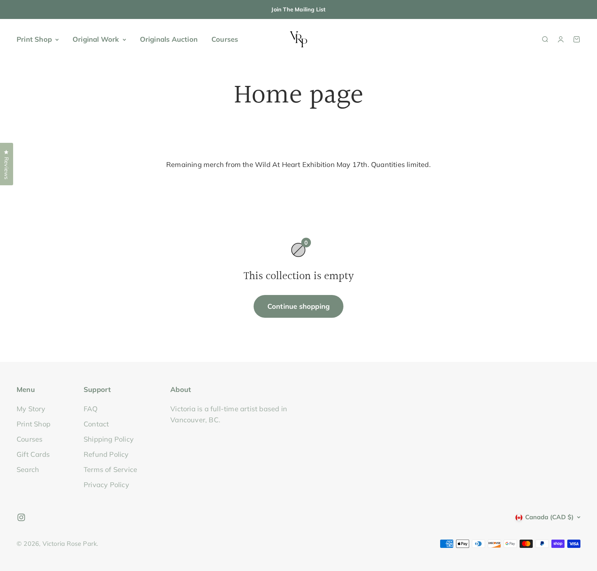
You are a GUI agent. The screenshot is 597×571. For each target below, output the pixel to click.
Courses (224, 39)
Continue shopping (298, 306)
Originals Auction (169, 39)
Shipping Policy (109, 439)
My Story (31, 408)
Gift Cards (33, 454)
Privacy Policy (106, 484)
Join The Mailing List (298, 9)
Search (28, 469)
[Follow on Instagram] (21, 517)
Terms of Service (110, 469)
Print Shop (34, 39)
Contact (96, 424)
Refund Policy (106, 454)
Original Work (96, 39)
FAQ (91, 408)
